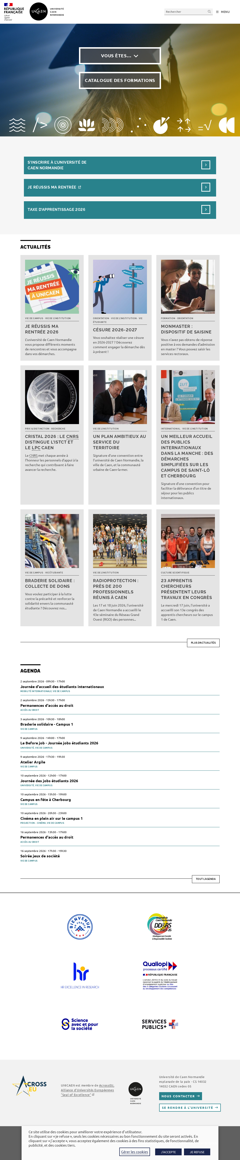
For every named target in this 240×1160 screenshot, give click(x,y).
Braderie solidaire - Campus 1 (46, 724)
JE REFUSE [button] (197, 1152)
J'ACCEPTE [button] (168, 1152)
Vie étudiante (54, 573)
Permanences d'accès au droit (46, 705)
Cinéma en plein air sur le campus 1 (51, 818)
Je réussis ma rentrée (52, 187)
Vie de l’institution (58, 318)
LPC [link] (36, 447)
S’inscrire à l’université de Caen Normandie (57, 165)
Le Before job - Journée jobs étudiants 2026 (59, 742)
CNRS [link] (72, 436)
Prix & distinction (37, 429)
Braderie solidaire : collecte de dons (50, 583)
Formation (168, 318)
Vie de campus (34, 318)
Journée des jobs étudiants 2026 (49, 780)
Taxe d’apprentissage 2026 (56, 209)
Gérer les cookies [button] (134, 1151)
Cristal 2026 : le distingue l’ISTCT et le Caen (52, 442)
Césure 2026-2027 (115, 329)
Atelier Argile (32, 761)
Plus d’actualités (203, 643)
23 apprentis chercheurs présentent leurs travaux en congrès (186, 589)
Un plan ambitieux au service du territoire (119, 442)
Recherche (58, 429)
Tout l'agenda (206, 879)
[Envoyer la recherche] (209, 11)
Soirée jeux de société (40, 855)
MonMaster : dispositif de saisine (186, 329)
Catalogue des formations (120, 80)
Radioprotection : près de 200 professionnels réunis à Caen (116, 589)
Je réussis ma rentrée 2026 (42, 329)
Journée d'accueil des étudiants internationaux (62, 686)
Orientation (101, 318)
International (170, 429)
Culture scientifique (175, 573)
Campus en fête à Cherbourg (45, 799)
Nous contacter (178, 1096)
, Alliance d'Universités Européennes (87, 1090)
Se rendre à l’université (187, 1108)
